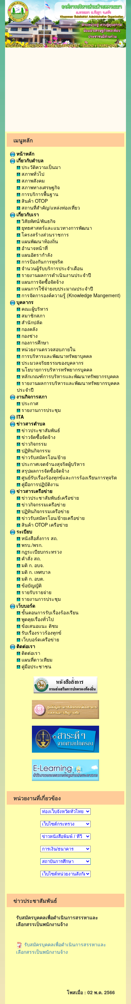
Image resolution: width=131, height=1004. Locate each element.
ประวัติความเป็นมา (40, 167)
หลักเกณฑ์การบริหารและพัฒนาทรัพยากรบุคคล (69, 376)
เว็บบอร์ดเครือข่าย (39, 639)
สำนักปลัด (31, 322)
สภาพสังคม (32, 180)
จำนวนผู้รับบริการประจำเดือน (51, 268)
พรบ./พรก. (31, 544)
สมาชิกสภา (32, 315)
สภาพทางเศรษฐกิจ (40, 187)
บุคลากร (24, 302)
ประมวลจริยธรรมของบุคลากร (52, 362)
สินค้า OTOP (34, 200)
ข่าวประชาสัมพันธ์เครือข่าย (49, 497)
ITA (19, 416)
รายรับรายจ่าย (35, 592)
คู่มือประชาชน (35, 666)
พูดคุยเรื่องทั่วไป (37, 619)
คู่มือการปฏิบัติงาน (39, 484)
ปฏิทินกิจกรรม (35, 450)
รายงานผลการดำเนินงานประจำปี (55, 275)
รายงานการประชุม (40, 410)
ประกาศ (29, 403)
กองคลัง (29, 329)
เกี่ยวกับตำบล (29, 160)
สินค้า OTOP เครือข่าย (44, 524)
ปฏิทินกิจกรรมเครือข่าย (44, 511)
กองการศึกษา (34, 342)
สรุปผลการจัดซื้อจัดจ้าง (44, 470)
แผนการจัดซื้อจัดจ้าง (42, 281)
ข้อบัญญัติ (31, 585)
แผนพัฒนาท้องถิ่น (39, 241)
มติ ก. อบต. (32, 578)
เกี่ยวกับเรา (27, 214)
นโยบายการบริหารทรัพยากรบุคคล (56, 369)
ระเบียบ (23, 531)
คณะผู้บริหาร (34, 308)
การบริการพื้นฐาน (39, 194)
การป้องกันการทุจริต (41, 261)
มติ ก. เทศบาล (35, 571)
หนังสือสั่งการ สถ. (39, 538)
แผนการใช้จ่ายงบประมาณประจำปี (56, 288)
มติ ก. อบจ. (32, 565)
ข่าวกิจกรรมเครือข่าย (43, 504)
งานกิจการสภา (31, 396)
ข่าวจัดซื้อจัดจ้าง (37, 437)
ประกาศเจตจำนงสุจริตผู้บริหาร (52, 464)
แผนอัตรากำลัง (36, 254)
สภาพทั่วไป (32, 173)
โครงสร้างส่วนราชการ (44, 234)
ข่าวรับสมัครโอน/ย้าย (43, 457)
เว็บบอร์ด (25, 605)
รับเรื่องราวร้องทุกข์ (40, 632)
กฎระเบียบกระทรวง (41, 551)
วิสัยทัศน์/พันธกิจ (37, 221)
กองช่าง (29, 335)
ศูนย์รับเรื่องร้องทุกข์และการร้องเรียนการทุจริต (68, 477)
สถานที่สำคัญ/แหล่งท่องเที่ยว (50, 207)
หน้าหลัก (24, 153)
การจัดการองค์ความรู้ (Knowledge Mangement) (70, 295)
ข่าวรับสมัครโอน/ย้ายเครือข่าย (52, 517)
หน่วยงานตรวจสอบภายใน (48, 349)
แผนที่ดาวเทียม (36, 659)
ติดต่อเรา (25, 646)
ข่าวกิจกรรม (33, 443)
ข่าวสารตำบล (30, 423)
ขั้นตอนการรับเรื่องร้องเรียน (49, 612)
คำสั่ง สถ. (30, 558)
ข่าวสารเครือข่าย (33, 490)
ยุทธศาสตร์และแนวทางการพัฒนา (56, 227)
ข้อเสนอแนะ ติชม (39, 625)
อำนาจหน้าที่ (34, 248)
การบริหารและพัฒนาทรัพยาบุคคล (56, 356)
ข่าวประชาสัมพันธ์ (40, 430)
